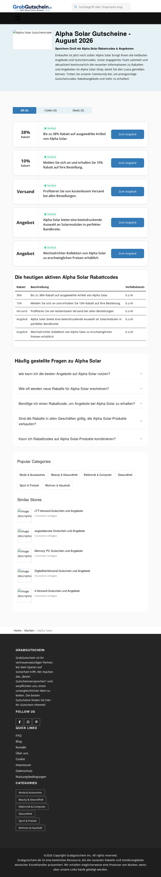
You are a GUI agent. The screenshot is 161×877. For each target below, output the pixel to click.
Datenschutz (24, 771)
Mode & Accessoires (32, 475)
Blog (19, 741)
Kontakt (21, 747)
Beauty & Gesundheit (64, 475)
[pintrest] (36, 722)
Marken (29, 630)
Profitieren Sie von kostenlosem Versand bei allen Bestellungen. (72, 311)
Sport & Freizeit (29, 485)
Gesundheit (125, 475)
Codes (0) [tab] (51, 110)
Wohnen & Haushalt (57, 485)
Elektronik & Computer (98, 475)
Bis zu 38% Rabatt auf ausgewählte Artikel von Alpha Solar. (69, 295)
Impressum (23, 765)
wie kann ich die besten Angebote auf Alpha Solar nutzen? (64, 373)
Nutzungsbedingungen (31, 777)
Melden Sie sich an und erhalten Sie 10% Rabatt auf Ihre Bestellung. (76, 303)
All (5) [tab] (24, 110)
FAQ (19, 735)
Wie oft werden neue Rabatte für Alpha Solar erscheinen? (64, 388)
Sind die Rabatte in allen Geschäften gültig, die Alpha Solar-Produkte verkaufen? (72, 421)
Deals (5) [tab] (78, 110)
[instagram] (28, 722)
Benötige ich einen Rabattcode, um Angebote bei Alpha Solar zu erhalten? (77, 403)
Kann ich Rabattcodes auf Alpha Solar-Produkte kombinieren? (67, 438)
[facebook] (19, 722)
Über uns (22, 753)
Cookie (20, 759)
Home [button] (17, 630)
